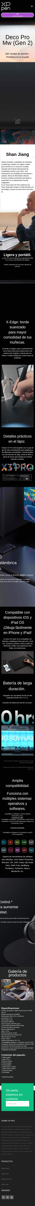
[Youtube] (11, 1197)
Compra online (17, 16)
